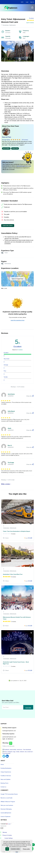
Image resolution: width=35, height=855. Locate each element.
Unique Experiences (6, 772)
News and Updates (5, 779)
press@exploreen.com (24, 166)
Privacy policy (26, 849)
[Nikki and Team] (30, 654)
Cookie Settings (9, 838)
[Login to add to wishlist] (31, 44)
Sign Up (32, 2)
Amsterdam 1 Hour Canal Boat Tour (12, 574)
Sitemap (5, 832)
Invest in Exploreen (5, 816)
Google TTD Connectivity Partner (9, 794)
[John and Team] (30, 523)
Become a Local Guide (6, 797)
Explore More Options (8, 225)
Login (27, 2)
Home (2, 764)
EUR (22, 2)
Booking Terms (4, 783)
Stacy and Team (6, 137)
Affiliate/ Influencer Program (8, 801)
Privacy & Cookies (7, 835)
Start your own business (7, 805)
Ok (7, 849)
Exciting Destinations (6, 768)
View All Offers (6, 148)
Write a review (5, 484)
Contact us (3, 786)
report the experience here (17, 320)
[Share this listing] (27, 44)
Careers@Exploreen (6, 812)
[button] (32, 7)
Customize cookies (15, 849)
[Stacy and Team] (30, 566)
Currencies (3, 826)
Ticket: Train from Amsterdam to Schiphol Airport (16, 531)
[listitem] (17, 520)
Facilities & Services (6, 775)
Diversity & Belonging (6, 809)
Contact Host (15, 148)
